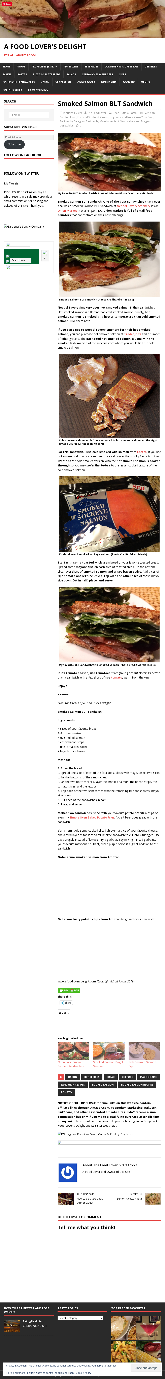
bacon (72, 1077)
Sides (122, 74)
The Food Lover (97, 113)
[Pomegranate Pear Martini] (148, 1328)
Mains (7, 74)
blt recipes (91, 1077)
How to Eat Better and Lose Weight (26, 1310)
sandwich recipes (73, 1084)
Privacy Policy (38, 90)
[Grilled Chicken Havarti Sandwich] (148, 1353)
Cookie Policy (83, 1373)
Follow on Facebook (22, 155)
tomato (116, 677)
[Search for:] (28, 115)
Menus (145, 82)
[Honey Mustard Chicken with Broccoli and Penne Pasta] (123, 1353)
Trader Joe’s (132, 334)
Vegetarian (63, 82)
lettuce (127, 1077)
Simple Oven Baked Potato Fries (92, 817)
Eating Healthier (32, 1321)
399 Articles (129, 1165)
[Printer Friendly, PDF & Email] (69, 990)
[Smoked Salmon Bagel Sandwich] (109, 1051)
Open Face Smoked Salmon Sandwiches (71, 1064)
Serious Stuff (12, 90)
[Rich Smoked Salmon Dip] (144, 1051)
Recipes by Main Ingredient (102, 121)
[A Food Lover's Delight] (82, 36)
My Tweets (11, 183)
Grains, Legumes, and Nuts (116, 117)
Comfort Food (68, 117)
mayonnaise (148, 1077)
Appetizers (71, 66)
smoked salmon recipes (137, 1084)
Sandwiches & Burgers (97, 74)
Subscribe (14, 144)
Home (6, 66)
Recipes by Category (72, 121)
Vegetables (67, 125)
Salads (71, 74)
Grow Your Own (143, 117)
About (21, 66)
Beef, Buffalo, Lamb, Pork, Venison (134, 113)
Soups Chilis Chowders (19, 82)
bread (111, 1077)
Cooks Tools (86, 82)
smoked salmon (103, 1084)
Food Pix (129, 82)
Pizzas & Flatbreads (46, 74)
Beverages (91, 66)
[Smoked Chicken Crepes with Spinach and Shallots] (123, 1328)
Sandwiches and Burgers (135, 121)
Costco (142, 452)
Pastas (22, 74)
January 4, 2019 (72, 113)
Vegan (45, 82)
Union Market (67, 210)
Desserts (151, 66)
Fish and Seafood (88, 117)
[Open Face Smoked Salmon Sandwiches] (73, 1051)
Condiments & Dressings (121, 66)
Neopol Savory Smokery (133, 206)
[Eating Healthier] (12, 1329)
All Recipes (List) (43, 66)
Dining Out (109, 82)
